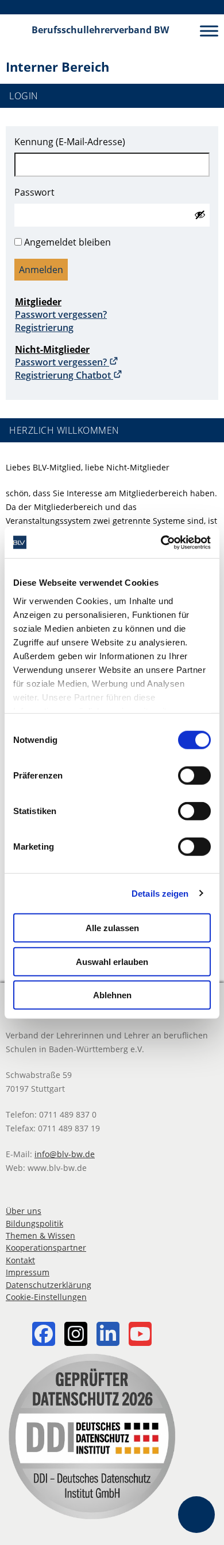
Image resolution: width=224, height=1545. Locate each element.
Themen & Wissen (40, 1235)
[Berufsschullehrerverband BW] (16, 30)
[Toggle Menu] (209, 30)
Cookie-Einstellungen (46, 1296)
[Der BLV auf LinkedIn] (107, 1335)
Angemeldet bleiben (67, 242)
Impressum (27, 1272)
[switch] (194, 775)
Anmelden (41, 269)
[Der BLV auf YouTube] (140, 1335)
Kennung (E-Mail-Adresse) (69, 141)
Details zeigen (160, 893)
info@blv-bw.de (64, 1154)
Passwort (34, 192)
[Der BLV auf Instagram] (75, 1335)
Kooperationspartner (46, 1247)
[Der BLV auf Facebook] (43, 1335)
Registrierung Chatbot (64, 375)
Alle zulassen (112, 928)
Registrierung (44, 327)
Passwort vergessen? (61, 314)
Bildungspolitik (34, 1223)
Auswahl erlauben (112, 961)
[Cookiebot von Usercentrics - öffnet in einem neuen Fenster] (161, 542)
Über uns (23, 1210)
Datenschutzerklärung (48, 1284)
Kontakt (20, 1260)
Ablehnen (112, 995)
